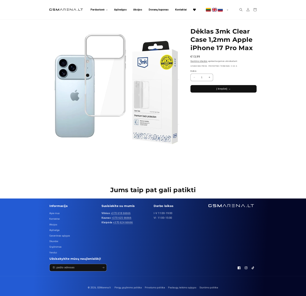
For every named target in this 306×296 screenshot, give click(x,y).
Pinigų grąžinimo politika (128, 287)
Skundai (53, 241)
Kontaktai (54, 219)
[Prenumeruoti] (103, 267)
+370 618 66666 (121, 213)
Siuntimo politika (209, 287)
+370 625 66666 (121, 217)
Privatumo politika (155, 287)
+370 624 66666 (123, 222)
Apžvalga (54, 230)
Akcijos (53, 224)
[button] (240, 9)
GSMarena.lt (104, 287)
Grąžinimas (55, 247)
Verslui (53, 252)
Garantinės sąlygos (59, 235)
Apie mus (54, 213)
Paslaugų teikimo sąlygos (182, 287)
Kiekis (193, 71)
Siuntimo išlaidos (199, 61)
